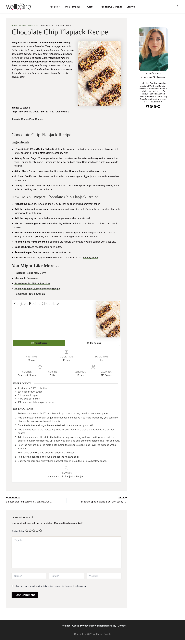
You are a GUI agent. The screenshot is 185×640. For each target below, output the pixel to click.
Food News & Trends (111, 6)
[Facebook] (147, 106)
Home (14, 26)
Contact (122, 625)
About (90, 6)
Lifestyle (130, 6)
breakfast (33, 26)
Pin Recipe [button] (95, 343)
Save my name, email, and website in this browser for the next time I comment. (51, 586)
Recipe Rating (18, 531)
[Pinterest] (155, 106)
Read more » (155, 102)
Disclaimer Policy (106, 625)
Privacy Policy (88, 625)
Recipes (54, 6)
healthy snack (90, 257)
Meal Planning (72, 6)
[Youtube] (159, 107)
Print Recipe (36, 119)
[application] (59, 6)
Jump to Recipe (20, 119)
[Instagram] (151, 106)
